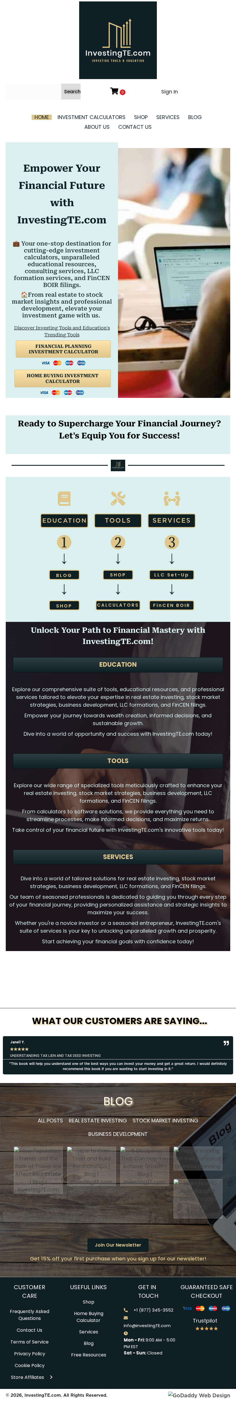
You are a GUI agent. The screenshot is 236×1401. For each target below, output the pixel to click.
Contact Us (29, 1330)
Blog (89, 1343)
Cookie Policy (30, 1365)
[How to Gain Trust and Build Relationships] (91, 1166)
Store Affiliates (27, 1377)
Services (88, 1332)
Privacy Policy (29, 1353)
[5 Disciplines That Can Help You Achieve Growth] (145, 1166)
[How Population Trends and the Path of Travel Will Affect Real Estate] (38, 1169)
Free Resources (88, 1355)
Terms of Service (29, 1342)
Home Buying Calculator (88, 1317)
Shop (88, 1302)
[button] (72, 91)
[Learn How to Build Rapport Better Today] (198, 1198)
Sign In (169, 91)
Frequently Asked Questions (29, 1315)
